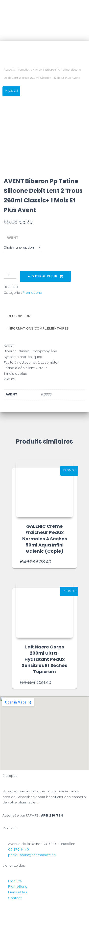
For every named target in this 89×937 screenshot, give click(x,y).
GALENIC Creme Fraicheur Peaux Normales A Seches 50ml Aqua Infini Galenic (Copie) (44, 538)
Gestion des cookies (44, 931)
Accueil (8, 69)
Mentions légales (44, 909)
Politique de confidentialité (44, 920)
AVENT (12, 237)
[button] (74, 20)
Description (18, 316)
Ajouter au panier (42, 276)
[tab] (44, 316)
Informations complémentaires (38, 328)
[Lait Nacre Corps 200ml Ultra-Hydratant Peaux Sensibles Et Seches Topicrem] (44, 609)
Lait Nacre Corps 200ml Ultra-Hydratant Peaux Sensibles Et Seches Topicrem (44, 659)
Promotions (24, 69)
